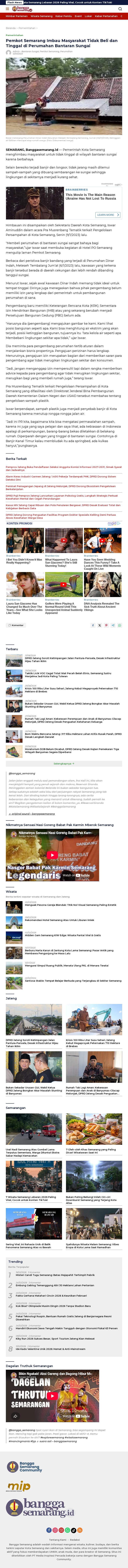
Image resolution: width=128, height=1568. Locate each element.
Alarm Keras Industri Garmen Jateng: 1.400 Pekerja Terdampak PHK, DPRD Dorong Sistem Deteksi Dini (61, 478)
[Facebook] (49, 1530)
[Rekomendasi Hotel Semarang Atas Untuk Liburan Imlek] (14, 922)
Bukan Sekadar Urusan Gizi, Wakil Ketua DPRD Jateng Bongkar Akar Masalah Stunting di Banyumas (72, 705)
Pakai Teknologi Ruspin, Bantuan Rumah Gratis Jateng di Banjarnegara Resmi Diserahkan (64, 1318)
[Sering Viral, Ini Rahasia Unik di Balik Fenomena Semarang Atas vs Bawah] (34, 1224)
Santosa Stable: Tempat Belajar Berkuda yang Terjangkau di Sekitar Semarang (73, 980)
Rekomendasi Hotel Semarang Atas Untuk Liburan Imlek (59, 920)
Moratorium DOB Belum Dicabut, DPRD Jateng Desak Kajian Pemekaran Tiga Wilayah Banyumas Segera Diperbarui (72, 751)
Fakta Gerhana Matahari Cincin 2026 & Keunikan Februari (51, 1295)
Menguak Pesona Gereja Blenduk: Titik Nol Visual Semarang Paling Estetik (70, 904)
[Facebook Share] (93, 625)
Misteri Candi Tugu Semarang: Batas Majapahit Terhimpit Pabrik (55, 1275)
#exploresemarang (52, 1437)
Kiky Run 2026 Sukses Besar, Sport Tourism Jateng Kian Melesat (55, 1338)
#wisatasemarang (76, 1437)
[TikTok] (73, 1530)
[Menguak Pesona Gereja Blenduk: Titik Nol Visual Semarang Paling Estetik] (14, 907)
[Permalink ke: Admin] (8, 52)
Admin (16, 51)
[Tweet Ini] (99, 625)
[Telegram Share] (113, 625)
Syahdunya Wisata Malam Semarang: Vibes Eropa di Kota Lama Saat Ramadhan (92, 1246)
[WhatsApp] (67, 1530)
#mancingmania (19, 1441)
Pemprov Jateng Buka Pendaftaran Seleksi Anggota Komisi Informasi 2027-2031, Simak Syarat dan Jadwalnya (64, 469)
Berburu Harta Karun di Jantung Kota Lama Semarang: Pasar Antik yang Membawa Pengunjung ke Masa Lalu (69, 952)
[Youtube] (61, 1530)
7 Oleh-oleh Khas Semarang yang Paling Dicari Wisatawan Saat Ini (91, 1151)
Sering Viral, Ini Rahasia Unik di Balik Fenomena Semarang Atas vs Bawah (28, 1246)
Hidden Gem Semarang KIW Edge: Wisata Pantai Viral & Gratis (63, 935)
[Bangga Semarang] (21, 9)
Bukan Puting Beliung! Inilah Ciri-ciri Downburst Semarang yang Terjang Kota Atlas (91, 1200)
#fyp (33, 1441)
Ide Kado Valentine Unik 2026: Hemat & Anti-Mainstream (50, 1349)
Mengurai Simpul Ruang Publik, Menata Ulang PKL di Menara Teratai (66, 965)
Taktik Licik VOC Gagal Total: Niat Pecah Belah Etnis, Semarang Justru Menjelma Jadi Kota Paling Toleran (68, 675)
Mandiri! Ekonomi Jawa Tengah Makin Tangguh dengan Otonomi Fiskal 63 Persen (67, 1328)
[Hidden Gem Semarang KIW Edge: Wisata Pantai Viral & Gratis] (14, 937)
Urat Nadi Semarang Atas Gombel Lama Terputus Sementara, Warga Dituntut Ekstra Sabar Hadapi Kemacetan (32, 1152)
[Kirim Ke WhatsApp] (119, 625)
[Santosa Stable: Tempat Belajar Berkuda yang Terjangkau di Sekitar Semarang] (14, 983)
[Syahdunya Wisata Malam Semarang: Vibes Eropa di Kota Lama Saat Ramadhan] (94, 1224)
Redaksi (75, 1539)
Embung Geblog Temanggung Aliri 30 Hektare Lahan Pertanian (55, 1285)
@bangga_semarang (22, 773)
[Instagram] (55, 1530)
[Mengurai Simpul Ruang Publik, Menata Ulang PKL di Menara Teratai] (14, 968)
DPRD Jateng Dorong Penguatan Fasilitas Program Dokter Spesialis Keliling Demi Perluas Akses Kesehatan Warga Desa (61, 516)
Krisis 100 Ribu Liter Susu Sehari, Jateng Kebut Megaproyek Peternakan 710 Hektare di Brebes (71, 690)
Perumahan (66, 51)
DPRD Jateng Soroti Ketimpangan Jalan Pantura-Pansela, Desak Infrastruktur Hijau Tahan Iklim (72, 660)
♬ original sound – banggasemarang (32, 813)
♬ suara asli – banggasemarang (57, 1441)
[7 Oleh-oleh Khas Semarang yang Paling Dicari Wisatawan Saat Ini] (94, 1129)
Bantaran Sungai (30, 51)
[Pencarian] (120, 9)
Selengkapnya (63, 763)
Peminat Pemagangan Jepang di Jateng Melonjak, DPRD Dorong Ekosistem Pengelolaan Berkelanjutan (61, 488)
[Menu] (8, 9)
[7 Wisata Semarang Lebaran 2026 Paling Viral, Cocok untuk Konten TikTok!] (34, 1176)
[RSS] (79, 1530)
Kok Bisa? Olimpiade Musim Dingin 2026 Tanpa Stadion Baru (53, 1306)
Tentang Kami (57, 1539)
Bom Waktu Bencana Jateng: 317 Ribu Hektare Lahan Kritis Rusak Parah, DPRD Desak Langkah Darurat (73, 736)
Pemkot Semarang (49, 51)
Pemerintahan (14, 35)
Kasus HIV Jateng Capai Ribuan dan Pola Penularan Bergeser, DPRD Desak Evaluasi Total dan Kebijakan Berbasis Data (63, 507)
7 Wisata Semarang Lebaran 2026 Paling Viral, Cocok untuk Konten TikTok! (31, 1199)
